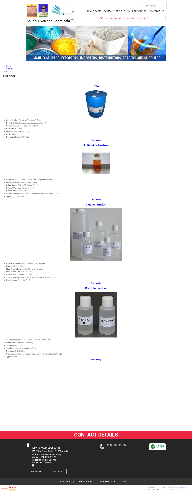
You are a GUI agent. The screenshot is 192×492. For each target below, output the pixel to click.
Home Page (94, 11)
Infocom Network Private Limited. (177, 490)
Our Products (137, 11)
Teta (96, 86)
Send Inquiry (96, 140)
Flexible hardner (96, 288)
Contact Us (156, 11)
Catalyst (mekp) (96, 204)
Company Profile (114, 11)
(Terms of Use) (183, 487)
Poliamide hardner (96, 145)
